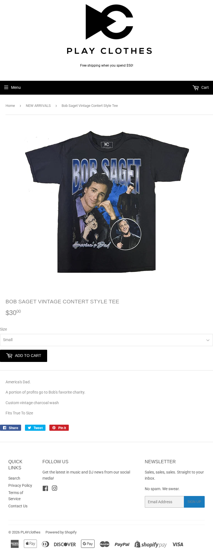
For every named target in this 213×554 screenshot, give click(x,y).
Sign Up (194, 502)
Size (3, 329)
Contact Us (17, 506)
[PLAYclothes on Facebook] (45, 489)
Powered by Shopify (61, 532)
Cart (205, 87)
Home (10, 106)
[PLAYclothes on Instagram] (54, 489)
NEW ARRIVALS (38, 106)
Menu (16, 87)
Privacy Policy (20, 485)
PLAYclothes (30, 532)
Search (14, 478)
